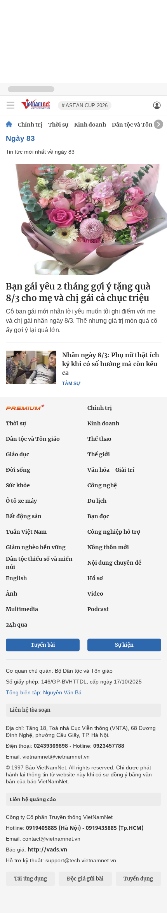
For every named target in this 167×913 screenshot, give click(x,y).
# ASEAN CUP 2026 (85, 105)
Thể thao (99, 438)
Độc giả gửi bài (85, 878)
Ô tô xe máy (21, 500)
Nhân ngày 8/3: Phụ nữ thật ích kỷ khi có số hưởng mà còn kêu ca (110, 364)
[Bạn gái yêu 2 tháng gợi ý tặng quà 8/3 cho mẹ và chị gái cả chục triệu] (83, 219)
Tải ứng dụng (30, 878)
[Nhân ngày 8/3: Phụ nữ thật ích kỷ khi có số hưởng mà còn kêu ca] (31, 367)
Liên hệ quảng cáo (33, 799)
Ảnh (11, 593)
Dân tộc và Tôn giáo (139, 124)
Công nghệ (102, 485)
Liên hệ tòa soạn (30, 710)
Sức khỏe (18, 485)
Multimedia (22, 609)
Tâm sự (71, 383)
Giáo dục (17, 454)
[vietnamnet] (36, 109)
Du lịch (96, 500)
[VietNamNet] (9, 124)
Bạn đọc (98, 516)
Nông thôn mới (108, 547)
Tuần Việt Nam (26, 531)
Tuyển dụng (138, 878)
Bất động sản (24, 516)
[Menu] (10, 105)
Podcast (98, 609)
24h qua (16, 624)
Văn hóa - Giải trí (110, 469)
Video (95, 593)
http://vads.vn (47, 849)
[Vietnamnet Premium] (25, 411)
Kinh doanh (90, 124)
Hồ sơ (95, 578)
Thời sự (58, 124)
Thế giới (98, 454)
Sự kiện (124, 645)
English (16, 578)
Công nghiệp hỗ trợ (113, 531)
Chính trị (30, 124)
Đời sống (18, 469)
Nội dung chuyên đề (114, 562)
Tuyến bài (43, 645)
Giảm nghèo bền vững (36, 547)
